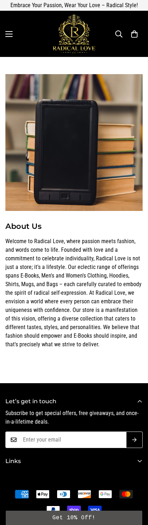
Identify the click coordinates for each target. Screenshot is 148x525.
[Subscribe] (134, 440)
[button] (134, 34)
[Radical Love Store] (74, 34)
